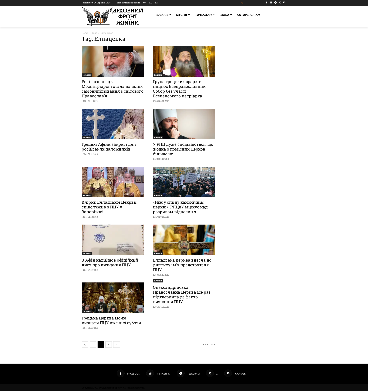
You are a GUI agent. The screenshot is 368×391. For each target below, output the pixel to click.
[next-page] (116, 344)
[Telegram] (275, 2)
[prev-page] (85, 344)
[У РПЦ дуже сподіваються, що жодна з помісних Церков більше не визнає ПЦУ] (184, 124)
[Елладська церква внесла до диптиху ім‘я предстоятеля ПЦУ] (184, 240)
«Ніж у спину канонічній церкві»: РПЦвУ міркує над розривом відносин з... (180, 206)
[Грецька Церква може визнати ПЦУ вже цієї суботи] (113, 297)
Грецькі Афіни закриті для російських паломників (109, 147)
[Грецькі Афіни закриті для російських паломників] (113, 124)
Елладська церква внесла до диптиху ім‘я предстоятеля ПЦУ (182, 264)
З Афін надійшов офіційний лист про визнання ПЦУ (110, 262)
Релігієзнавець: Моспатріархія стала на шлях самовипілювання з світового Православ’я (113, 89)
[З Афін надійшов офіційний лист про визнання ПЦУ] (113, 240)
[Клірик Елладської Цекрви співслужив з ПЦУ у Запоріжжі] (113, 182)
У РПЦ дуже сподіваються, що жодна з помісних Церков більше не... (183, 149)
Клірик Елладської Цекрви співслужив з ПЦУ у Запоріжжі (109, 206)
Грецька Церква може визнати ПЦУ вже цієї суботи (111, 320)
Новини (87, 75)
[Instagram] (271, 2)
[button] (243, 3)
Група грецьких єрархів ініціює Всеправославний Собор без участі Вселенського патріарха (179, 89)
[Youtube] (284, 2)
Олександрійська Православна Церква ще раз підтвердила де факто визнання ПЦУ (182, 294)
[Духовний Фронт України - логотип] (113, 16)
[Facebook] (266, 2)
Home (85, 32)
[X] (280, 2)
